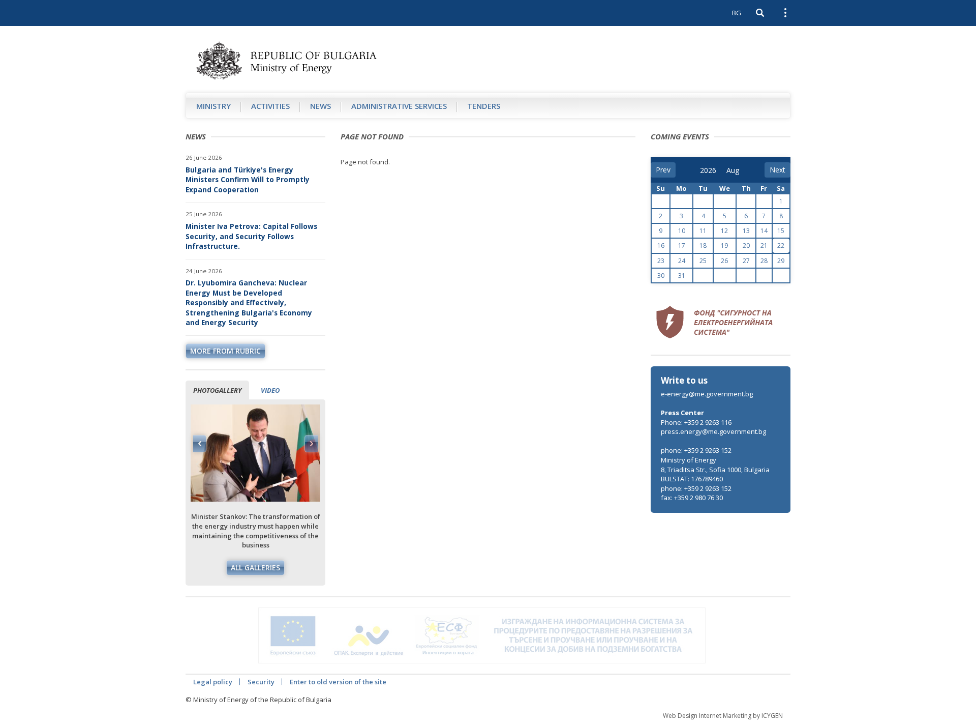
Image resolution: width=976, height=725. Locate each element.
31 (681, 275)
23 (660, 260)
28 (764, 260)
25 (703, 260)
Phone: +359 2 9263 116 (696, 422)
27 (746, 260)
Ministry (213, 106)
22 (780, 245)
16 (660, 245)
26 (724, 260)
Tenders (483, 106)
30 (660, 275)
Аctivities (270, 106)
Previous (199, 443)
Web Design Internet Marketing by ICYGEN (723, 715)
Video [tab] (270, 390)
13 (746, 230)
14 (764, 230)
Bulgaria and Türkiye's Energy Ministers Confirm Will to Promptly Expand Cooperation (248, 179)
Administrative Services (399, 106)
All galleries (255, 567)
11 (703, 230)
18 (703, 245)
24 (681, 260)
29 (780, 260)
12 (724, 230)
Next (311, 443)
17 (681, 245)
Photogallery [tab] (217, 390)
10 (681, 230)
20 (746, 245)
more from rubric (225, 351)
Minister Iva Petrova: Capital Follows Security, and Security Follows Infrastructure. (251, 236)
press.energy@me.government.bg (713, 431)
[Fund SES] (714, 320)
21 (764, 245)
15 (780, 230)
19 (724, 245)
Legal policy (212, 681)
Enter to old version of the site (338, 681)
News (320, 106)
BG (736, 12)
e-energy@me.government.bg (707, 393)
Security (261, 681)
